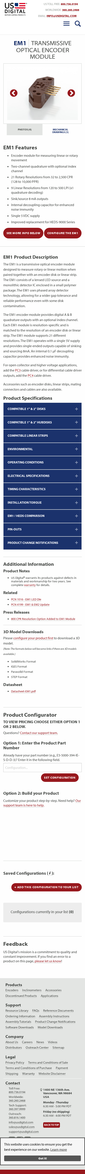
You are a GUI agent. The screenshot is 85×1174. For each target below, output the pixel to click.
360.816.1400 (17, 1117)
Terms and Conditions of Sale (48, 1062)
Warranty (28, 1074)
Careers (27, 1042)
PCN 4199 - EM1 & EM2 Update (30, 604)
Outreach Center (37, 1047)
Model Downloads (50, 1027)
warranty (30, 585)
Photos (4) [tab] (25, 129)
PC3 (18, 370)
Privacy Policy (14, 1062)
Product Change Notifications (55, 1022)
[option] (42, 93)
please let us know (48, 961)
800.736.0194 (69, 4)
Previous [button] (13, 93)
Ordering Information (20, 1016)
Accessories (53, 990)
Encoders (11, 990)
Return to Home (15, 9)
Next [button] (71, 93)
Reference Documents (58, 1010)
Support (13, 1004)
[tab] (42, 409)
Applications (49, 996)
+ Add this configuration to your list (46, 887)
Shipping (11, 1074)
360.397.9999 (17, 1109)
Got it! (42, 1158)
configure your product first (33, 638)
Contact (12, 1083)
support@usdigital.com (24, 1131)
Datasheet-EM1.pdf (23, 691)
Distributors (13, 1047)
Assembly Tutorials (18, 1022)
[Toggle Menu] (66, 24)
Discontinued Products (21, 996)
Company (14, 1036)
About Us (11, 1042)
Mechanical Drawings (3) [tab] (60, 131)
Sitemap (58, 1047)
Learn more (58, 1149)
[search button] (78, 24)
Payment (62, 1068)
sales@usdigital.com (22, 1127)
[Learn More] (50, 873)
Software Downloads (19, 1027)
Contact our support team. (39, 733)
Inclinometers (31, 990)
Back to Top (51, 1125)
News (40, 1042)
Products (13, 984)
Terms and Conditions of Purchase (28, 1068)
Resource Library (16, 1010)
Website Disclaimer (52, 1074)
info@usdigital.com (61, 16)
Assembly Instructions (54, 1016)
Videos (52, 1042)
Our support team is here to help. (42, 802)
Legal (10, 1056)
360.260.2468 (70, 10)
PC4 (30, 375)
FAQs (35, 1010)
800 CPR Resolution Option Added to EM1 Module (43, 619)
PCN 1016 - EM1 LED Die (26, 599)
